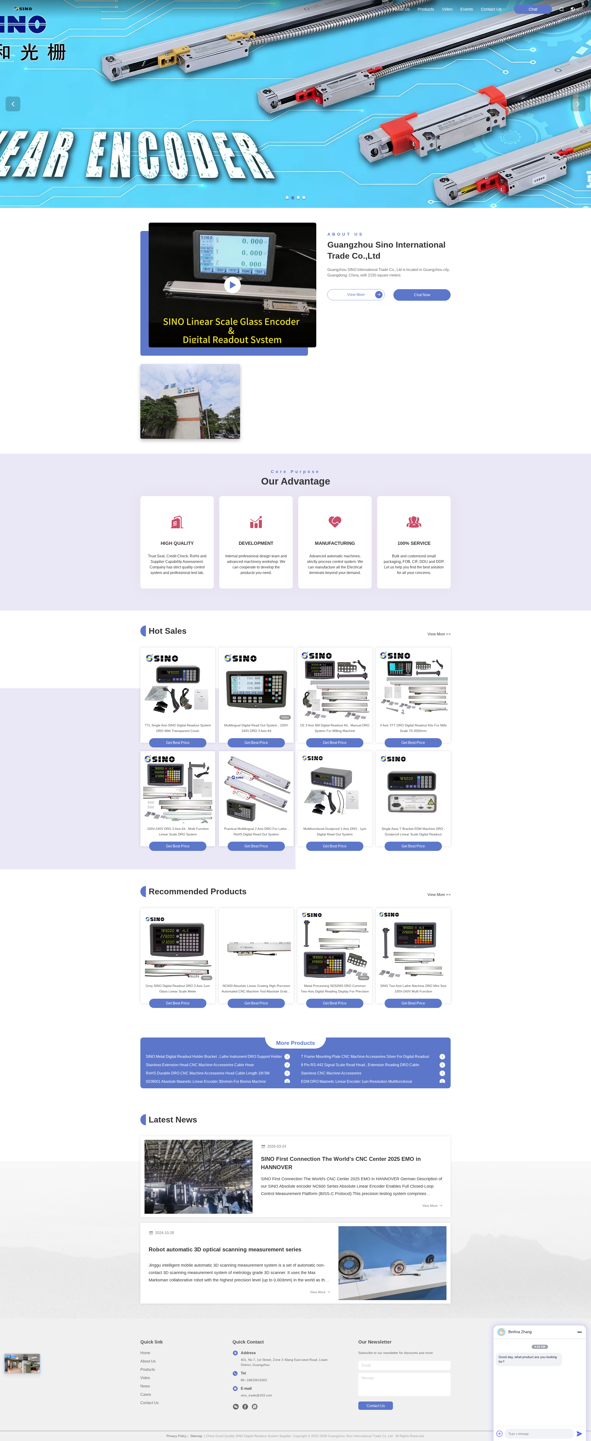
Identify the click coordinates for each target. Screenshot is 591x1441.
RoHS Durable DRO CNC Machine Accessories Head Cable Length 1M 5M (207, 1052)
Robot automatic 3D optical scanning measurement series (225, 1249)
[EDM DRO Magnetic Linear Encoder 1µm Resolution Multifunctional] (442, 1060)
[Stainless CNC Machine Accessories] (442, 1052)
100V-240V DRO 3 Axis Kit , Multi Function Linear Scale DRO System (178, 831)
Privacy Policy (176, 1436)
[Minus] (579, 1332)
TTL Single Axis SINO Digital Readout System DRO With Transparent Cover (178, 728)
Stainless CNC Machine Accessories (331, 1052)
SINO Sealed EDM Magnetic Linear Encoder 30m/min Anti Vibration (356, 1069)
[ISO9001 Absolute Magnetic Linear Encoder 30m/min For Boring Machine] (287, 1060)
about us (401, 9)
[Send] (579, 1434)
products (426, 9)
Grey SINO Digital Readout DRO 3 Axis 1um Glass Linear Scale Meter (178, 988)
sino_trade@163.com (256, 1395)
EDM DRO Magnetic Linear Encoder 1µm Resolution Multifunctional (356, 1060)
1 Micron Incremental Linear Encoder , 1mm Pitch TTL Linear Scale (200, 1069)
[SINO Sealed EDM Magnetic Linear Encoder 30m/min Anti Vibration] (442, 1069)
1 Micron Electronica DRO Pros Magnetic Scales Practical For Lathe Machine (209, 1077)
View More (430, 1205)
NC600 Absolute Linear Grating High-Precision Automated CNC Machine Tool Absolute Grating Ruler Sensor (256, 989)
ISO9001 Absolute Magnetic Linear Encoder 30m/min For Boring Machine (206, 1060)
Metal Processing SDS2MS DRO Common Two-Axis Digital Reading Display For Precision (335, 988)
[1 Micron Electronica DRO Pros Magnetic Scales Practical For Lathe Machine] (287, 1077)
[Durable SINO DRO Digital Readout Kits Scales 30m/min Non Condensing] (442, 1077)
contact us (491, 9)
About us (148, 1361)
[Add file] (499, 1434)
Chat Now (422, 295)
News (145, 1386)
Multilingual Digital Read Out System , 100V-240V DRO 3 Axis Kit (256, 728)
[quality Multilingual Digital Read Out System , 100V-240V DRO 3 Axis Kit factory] (256, 685)
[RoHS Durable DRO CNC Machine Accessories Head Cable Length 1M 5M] (287, 1052)
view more (356, 295)
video (447, 9)
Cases (145, 1394)
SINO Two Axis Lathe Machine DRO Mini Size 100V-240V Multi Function (413, 988)
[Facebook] (245, 1408)
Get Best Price (178, 743)
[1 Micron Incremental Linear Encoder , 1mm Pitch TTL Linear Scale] (287, 1069)
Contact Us (149, 1403)
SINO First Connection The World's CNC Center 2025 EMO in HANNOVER (341, 1163)
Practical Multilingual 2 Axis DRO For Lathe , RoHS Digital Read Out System (256, 831)
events (466, 9)
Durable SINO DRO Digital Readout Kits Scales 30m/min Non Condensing (362, 1077)
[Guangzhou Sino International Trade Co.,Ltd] (24, 9)
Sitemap (196, 1436)
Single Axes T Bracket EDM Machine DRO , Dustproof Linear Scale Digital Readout (413, 831)
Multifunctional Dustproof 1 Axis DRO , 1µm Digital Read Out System (334, 831)
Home (379, 9)
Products (147, 1369)
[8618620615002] (254, 1408)
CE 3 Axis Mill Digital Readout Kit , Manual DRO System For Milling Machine (334, 728)
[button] (287, 197)
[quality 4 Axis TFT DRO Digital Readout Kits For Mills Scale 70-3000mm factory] (413, 685)
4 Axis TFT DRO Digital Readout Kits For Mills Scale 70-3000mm (413, 728)
